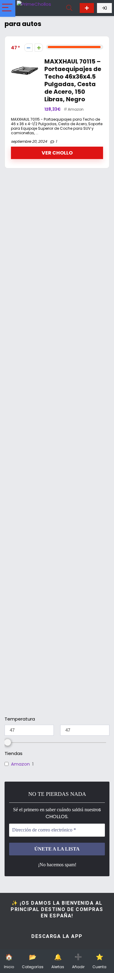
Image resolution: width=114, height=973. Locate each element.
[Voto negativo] (28, 48)
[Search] (69, 8)
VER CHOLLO (57, 152)
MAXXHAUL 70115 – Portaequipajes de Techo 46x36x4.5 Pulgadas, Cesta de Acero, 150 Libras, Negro (72, 80)
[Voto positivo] (39, 48)
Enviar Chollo (87, 8)
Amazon (76, 109)
